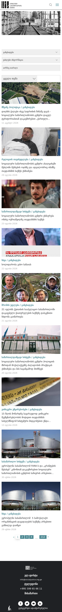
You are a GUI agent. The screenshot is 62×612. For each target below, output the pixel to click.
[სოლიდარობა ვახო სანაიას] (31, 242)
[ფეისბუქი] (20, 603)
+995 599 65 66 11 (31, 588)
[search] (50, 5)
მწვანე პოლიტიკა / (12, 107)
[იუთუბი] (33, 603)
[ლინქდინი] (40, 603)
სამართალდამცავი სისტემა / (17, 211)
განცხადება (29, 107)
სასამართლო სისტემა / (14, 461)
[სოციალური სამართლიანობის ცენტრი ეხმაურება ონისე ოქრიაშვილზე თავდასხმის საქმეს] (31, 194)
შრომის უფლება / (11, 305)
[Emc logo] (8, 5)
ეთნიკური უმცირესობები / (15, 409)
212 (43, 537)
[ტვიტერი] (27, 603)
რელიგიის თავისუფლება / (16, 159)
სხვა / (5, 260)
